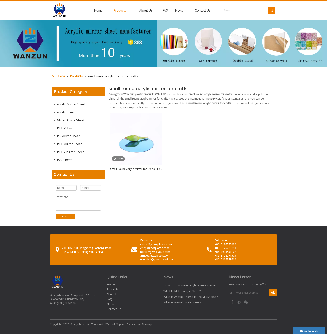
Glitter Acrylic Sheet (70, 120)
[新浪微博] (239, 302)
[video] (136, 138)
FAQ (109, 299)
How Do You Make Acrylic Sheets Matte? (190, 285)
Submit (66, 216)
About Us (113, 294)
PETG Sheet (65, 128)
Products (113, 289)
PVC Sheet (64, 160)
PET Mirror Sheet (69, 144)
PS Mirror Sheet (68, 136)
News (110, 304)
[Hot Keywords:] (271, 10)
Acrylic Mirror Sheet (71, 104)
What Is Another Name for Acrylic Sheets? (191, 296)
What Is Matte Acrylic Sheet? (182, 291)
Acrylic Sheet (66, 112)
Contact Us (114, 309)
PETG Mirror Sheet (70, 152)
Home (111, 284)
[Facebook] (232, 302)
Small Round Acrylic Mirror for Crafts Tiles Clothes (135, 169)
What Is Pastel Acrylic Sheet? (182, 302)
